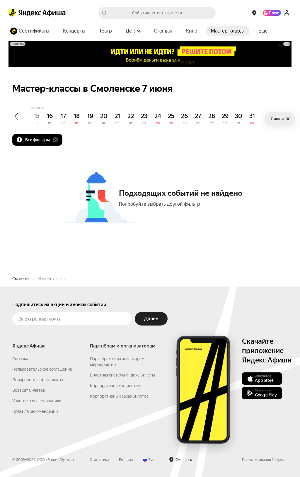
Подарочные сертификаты (37, 379)
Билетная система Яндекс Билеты (122, 375)
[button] (263, 31)
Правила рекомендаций (35, 411)
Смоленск (21, 279)
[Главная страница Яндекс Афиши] (12, 13)
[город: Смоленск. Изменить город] (254, 13)
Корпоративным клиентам (115, 385)
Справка (20, 358)
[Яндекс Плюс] (272, 13)
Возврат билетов (28, 390)
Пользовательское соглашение (42, 369)
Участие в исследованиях (36, 400)
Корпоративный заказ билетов (119, 396)
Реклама (126, 460)
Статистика (99, 460)
